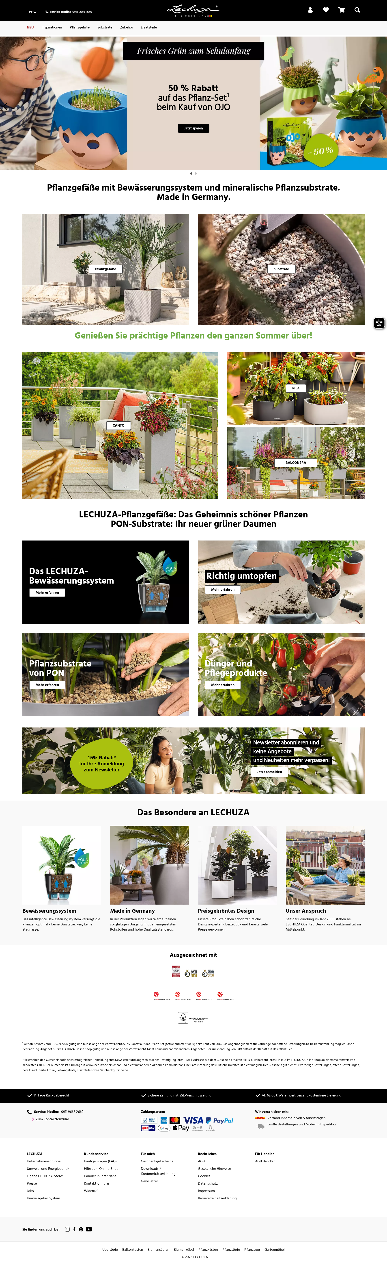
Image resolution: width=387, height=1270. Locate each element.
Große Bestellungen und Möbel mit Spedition (302, 1124)
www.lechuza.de (97, 1065)
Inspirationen (52, 27)
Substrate (104, 27)
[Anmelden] (310, 12)
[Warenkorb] (341, 12)
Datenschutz (208, 1183)
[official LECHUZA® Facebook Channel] (74, 1229)
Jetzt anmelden (269, 772)
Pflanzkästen (208, 1250)
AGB (201, 1161)
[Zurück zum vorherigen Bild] (4, 108)
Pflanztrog (252, 1250)
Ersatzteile (149, 27)
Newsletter (149, 1181)
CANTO (119, 426)
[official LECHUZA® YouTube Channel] (89, 1229)
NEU (30, 27)
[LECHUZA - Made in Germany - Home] (193, 10)
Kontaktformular (96, 1183)
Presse (32, 1183)
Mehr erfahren (47, 593)
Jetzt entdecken (193, 119)
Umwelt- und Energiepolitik (48, 1169)
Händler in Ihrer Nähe (100, 1176)
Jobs (30, 1191)
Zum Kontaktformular (52, 1119)
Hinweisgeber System (43, 1198)
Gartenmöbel (274, 1250)
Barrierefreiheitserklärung (217, 1198)
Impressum (206, 1191)
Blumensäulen (158, 1250)
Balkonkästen (132, 1250)
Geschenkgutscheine (157, 1161)
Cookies (204, 1176)
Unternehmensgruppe (43, 1161)
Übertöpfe (110, 1250)
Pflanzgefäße (80, 27)
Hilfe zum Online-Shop (101, 1169)
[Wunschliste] (326, 12)
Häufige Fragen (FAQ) (100, 1161)
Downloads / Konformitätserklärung (158, 1171)
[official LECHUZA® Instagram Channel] (67, 1229)
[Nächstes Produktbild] (382, 108)
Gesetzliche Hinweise (214, 1169)
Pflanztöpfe (231, 1250)
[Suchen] (357, 12)
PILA (296, 388)
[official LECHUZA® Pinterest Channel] (81, 1229)
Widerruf (90, 1191)
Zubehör (126, 27)
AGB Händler (265, 1161)
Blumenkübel (184, 1250)
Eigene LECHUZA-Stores (45, 1176)
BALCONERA (296, 463)
